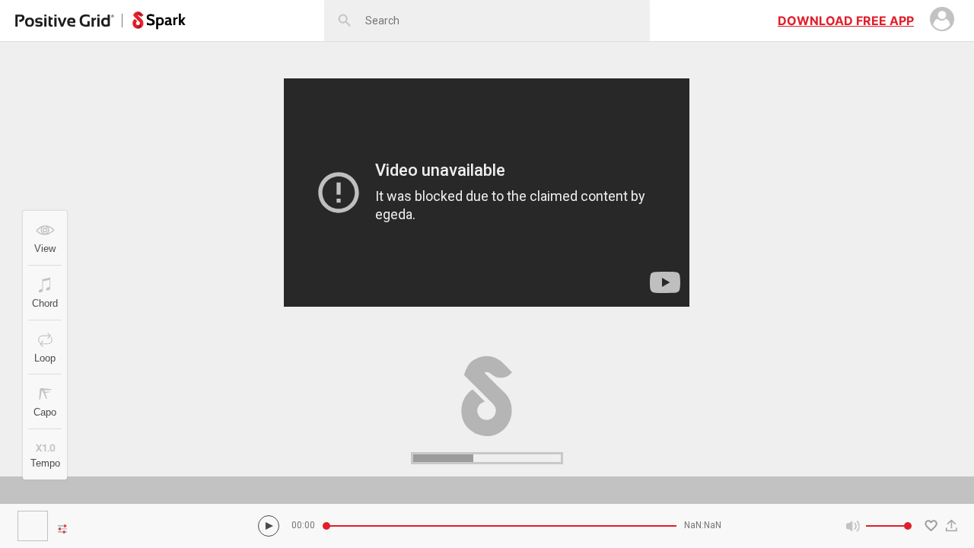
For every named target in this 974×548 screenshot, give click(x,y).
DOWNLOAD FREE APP (846, 20)
